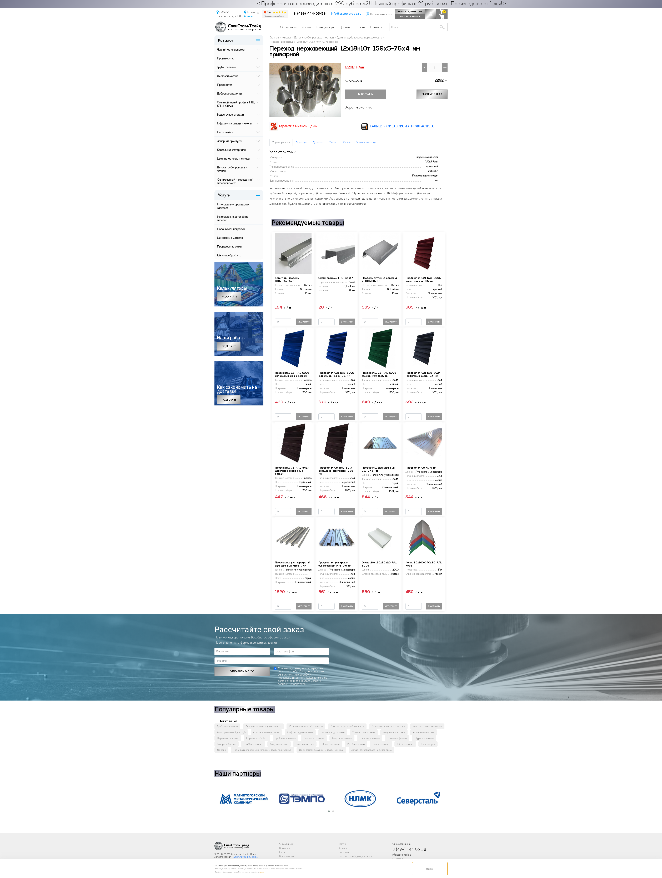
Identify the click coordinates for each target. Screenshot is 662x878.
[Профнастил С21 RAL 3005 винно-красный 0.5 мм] (423, 253)
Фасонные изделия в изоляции (388, 726)
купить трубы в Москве (245, 857)
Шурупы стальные (424, 738)
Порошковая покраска (231, 229)
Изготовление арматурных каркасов (233, 206)
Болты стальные (381, 744)
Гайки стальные (405, 744)
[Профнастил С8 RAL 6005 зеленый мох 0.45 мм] (380, 348)
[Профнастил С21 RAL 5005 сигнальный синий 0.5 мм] (336, 348)
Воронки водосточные (333, 732)
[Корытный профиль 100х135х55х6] (293, 253)
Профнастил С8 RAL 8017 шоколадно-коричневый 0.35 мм (335, 471)
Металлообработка (229, 255)
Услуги (306, 27)
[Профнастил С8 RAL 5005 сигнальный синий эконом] (293, 348)
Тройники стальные (285, 738)
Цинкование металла (230, 238)
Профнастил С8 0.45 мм (420, 468)
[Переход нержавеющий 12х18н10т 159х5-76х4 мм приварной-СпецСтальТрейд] (231, 847)
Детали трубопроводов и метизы (232, 169)
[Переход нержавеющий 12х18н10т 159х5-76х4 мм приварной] (305, 90)
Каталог (343, 848)
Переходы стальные (227, 738)
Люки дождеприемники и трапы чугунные (321, 750)
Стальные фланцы (397, 738)
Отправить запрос (242, 671)
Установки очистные (423, 732)
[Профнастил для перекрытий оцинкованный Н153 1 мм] (293, 537)
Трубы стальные (226, 67)
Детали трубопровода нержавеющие (371, 750)
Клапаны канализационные (427, 726)
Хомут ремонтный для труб (231, 732)
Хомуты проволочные (363, 732)
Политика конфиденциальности (356, 856)
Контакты (376, 27)
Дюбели (221, 750)
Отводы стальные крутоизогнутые (263, 726)
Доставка (346, 27)
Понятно (429, 868)
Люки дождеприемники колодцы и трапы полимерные (262, 750)
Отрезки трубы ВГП (257, 738)
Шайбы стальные (253, 744)
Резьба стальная (356, 744)
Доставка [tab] (318, 142)
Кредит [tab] (347, 142)
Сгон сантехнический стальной (306, 726)
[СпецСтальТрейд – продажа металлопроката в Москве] (238, 26)
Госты (361, 27)
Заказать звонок (410, 16)
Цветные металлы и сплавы (233, 158)
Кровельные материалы (231, 150)
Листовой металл (227, 76)
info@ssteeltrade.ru (346, 14)
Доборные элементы (229, 93)
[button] (329, 811)
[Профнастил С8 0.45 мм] (423, 442)
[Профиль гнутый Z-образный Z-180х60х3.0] (380, 253)
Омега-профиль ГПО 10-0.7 (335, 278)
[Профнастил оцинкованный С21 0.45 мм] (380, 442)
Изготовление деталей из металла (232, 218)
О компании (288, 27)
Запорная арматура (229, 141)
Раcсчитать (229, 296)
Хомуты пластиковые (394, 732)
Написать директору (410, 11)
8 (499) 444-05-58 (309, 14)
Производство (225, 58)
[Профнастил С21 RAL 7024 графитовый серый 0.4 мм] (423, 348)
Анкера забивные (226, 744)
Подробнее (229, 346)
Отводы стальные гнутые (266, 732)
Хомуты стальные (279, 744)
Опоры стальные (331, 744)
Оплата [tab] (333, 142)
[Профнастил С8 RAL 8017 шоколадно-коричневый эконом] (293, 442)
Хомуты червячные (342, 738)
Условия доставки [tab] (366, 142)
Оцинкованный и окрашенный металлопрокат (235, 181)
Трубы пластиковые (227, 726)
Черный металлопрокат (231, 49)
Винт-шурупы (428, 744)
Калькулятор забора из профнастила (401, 126)
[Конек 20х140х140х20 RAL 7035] (423, 537)
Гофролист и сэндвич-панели (234, 123)
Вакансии (284, 848)
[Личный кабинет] (430, 14)
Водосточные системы (230, 114)
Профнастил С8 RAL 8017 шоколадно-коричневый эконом (292, 471)
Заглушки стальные (314, 738)
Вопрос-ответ (286, 856)
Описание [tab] (301, 142)
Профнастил (224, 85)
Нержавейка (225, 132)
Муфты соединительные (300, 732)
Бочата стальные (305, 744)
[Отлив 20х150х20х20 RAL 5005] (380, 537)
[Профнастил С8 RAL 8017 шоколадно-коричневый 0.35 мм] (336, 442)
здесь (261, 871)
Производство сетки (229, 246)
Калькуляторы (325, 27)
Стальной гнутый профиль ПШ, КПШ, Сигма (236, 104)
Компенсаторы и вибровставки (347, 726)
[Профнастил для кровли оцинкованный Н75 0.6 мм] (336, 537)
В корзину (365, 94)
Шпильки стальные (370, 738)
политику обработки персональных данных (295, 675)
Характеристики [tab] (281, 142)
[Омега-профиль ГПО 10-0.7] (336, 253)
